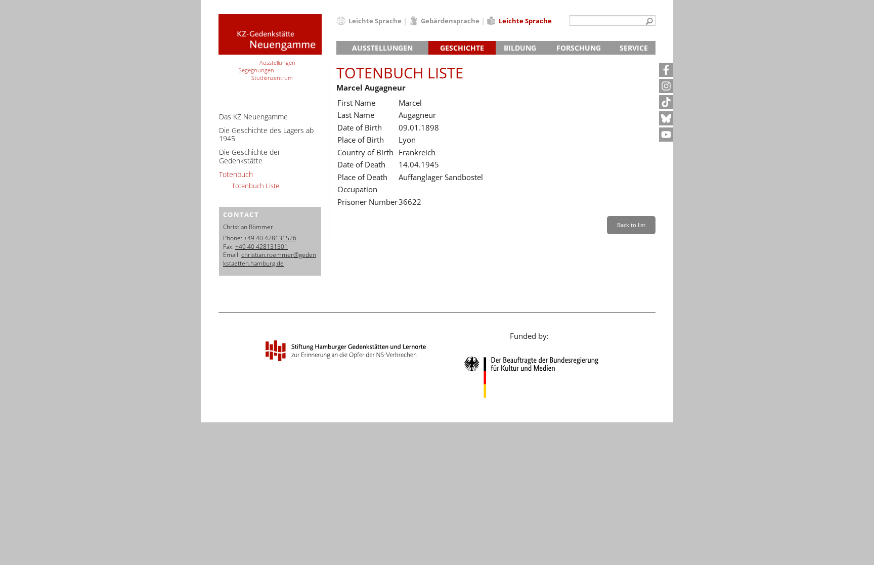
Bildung (520, 48)
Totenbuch (236, 174)
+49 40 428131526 (270, 238)
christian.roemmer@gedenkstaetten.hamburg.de (269, 259)
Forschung (578, 48)
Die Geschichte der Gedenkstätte (249, 156)
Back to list (631, 225)
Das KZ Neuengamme (253, 116)
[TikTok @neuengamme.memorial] (666, 102)
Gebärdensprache (450, 20)
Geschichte (462, 48)
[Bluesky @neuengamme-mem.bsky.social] (666, 118)
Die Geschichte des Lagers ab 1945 (266, 134)
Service (634, 48)
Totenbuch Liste (255, 185)
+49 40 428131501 (261, 246)
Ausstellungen (382, 48)
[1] (649, 22)
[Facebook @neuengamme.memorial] (666, 70)
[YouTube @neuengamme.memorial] (666, 134)
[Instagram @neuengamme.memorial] (666, 86)
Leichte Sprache (375, 20)
